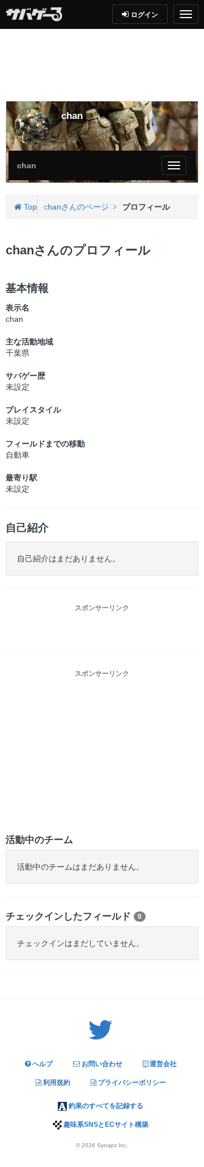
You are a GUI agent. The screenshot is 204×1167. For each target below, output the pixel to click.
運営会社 (162, 1064)
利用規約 (55, 1083)
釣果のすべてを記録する (105, 1106)
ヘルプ (42, 1064)
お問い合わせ (101, 1064)
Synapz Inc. (112, 1145)
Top (29, 206)
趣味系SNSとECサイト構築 (105, 1124)
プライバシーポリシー (131, 1083)
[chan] (32, 127)
